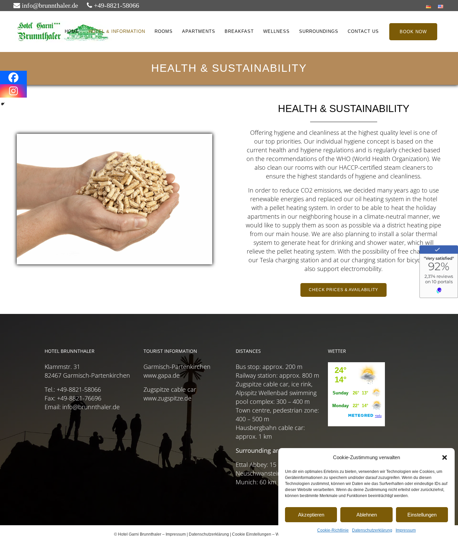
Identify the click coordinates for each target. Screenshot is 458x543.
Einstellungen (422, 515)
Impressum (406, 530)
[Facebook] (13, 77)
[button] (444, 457)
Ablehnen (366, 515)
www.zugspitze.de (167, 398)
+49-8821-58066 (115, 5)
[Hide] (2, 104)
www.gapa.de (162, 375)
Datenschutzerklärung (372, 530)
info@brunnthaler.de (49, 5)
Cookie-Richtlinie (333, 530)
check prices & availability (343, 289)
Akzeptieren (311, 515)
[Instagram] (13, 91)
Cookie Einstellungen (251, 534)
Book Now (413, 31)
